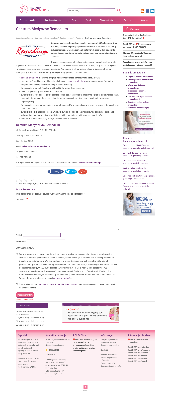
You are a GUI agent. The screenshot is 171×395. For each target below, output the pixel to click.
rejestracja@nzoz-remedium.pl (36, 146)
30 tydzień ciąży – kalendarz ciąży (30, 318)
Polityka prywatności (109, 339)
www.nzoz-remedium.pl (90, 162)
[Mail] (58, 339)
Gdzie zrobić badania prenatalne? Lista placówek (29, 312)
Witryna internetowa (25, 248)
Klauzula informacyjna (110, 345)
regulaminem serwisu (67, 284)
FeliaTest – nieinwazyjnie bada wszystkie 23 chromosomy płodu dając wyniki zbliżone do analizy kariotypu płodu (85, 345)
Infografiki (105, 360)
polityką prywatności (48, 284)
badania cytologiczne (76, 81)
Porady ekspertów (108, 363)
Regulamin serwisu (108, 342)
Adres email (21, 241)
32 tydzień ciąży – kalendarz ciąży (30, 325)
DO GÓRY (85, 390)
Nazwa (19, 235)
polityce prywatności (62, 278)
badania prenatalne (29, 78)
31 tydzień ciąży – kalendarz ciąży (30, 321)
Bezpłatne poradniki (109, 358)
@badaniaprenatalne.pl (54, 345)
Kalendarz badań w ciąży (138, 108)
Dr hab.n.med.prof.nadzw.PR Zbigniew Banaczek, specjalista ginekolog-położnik (138, 186)
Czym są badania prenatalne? (140, 77)
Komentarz (21, 199)
